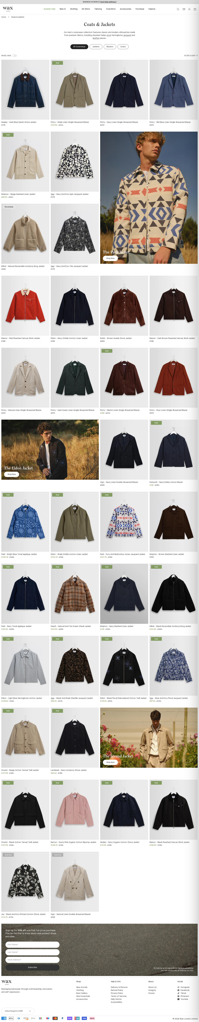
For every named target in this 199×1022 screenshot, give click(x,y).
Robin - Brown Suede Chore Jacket (116, 338)
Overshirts (111, 9)
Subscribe (32, 967)
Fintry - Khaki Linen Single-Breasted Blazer (70, 122)
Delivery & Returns (119, 987)
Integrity (152, 990)
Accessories (125, 9)
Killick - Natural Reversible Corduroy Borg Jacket (23, 266)
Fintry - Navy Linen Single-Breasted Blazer (119, 122)
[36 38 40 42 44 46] (124, 90)
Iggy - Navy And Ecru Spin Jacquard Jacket (70, 194)
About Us (152, 987)
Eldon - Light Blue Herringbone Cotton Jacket (21, 698)
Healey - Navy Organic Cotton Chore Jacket (119, 842)
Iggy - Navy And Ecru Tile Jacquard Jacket (69, 266)
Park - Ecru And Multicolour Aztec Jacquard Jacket (122, 554)
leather (96, 38)
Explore (152, 9)
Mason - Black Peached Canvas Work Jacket (170, 842)
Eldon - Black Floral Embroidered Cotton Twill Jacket (123, 698)
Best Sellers (81, 993)
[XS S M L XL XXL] (25, 90)
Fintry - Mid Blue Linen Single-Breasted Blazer (170, 122)
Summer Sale (49, 9)
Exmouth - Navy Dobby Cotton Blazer (166, 482)
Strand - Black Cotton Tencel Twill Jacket (19, 842)
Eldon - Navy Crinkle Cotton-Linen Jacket (69, 338)
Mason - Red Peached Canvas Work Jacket (20, 338)
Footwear (140, 9)
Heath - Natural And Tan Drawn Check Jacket (71, 626)
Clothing (73, 9)
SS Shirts (86, 9)
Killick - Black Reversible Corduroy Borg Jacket (170, 626)
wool (109, 35)
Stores (151, 993)
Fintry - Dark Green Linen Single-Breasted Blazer (72, 410)
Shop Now (110, 258)
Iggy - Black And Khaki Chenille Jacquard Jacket (72, 698)
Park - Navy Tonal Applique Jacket (16, 626)
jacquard (127, 35)
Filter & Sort (189, 56)
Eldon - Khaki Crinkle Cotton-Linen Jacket (69, 554)
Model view (6, 56)
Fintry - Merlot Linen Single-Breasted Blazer (120, 410)
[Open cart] (195, 9)
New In (63, 9)
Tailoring (98, 9)
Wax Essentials (83, 996)
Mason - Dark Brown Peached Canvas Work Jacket (172, 338)
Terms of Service (118, 996)
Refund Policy (117, 990)
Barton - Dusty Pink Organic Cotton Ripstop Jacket (73, 842)
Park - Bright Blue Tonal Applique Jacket (19, 554)
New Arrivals (81, 987)
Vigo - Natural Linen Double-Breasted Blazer (71, 914)
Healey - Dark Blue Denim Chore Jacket (18, 122)
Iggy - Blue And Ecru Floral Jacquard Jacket (169, 698)
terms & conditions (185, 968)
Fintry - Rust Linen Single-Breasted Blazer (168, 410)
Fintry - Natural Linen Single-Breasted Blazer (21, 410)
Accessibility (116, 1002)
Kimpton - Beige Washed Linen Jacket (18, 194)
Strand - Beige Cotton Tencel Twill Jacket (20, 770)
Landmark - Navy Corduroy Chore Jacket (69, 770)
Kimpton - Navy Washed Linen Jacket (116, 626)
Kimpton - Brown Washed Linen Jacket (167, 554)
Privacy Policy (117, 993)
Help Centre (116, 999)
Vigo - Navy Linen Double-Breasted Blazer (119, 482)
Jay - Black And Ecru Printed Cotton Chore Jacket (23, 914)
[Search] (178, 9)
